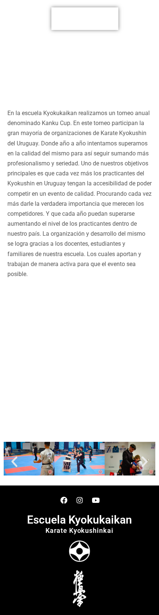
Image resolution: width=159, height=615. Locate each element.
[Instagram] (79, 500)
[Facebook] (64, 500)
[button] (85, 18)
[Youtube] (95, 500)
